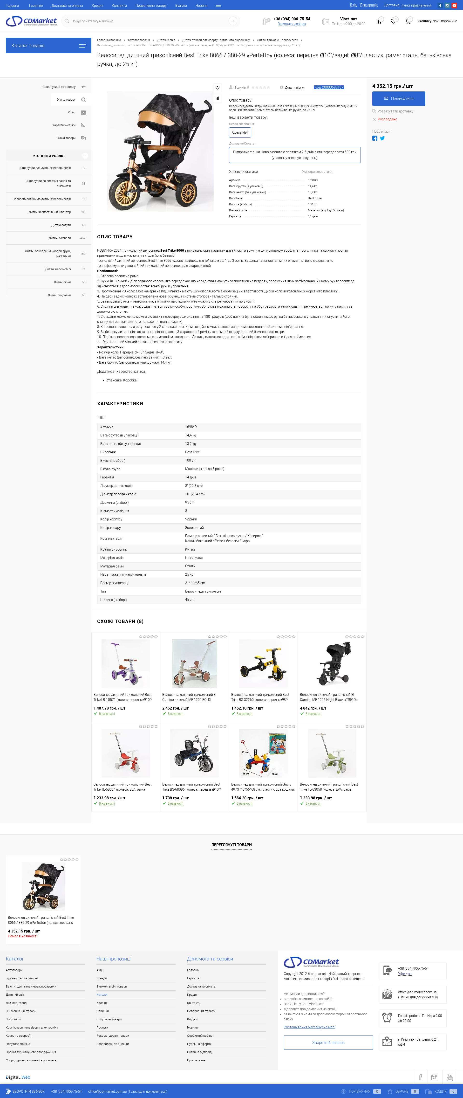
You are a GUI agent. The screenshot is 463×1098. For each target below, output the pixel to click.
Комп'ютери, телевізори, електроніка (32, 1027)
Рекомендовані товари (112, 1035)
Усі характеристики (317, 171)
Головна (12, 5)
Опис (71, 112)
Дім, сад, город (16, 1003)
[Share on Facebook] (374, 138)
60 (83, 295)
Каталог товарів (28, 45)
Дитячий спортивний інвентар (50, 212)
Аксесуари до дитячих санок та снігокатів (49, 183)
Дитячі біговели (60, 238)
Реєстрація (369, 5)
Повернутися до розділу (58, 87)
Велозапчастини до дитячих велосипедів (42, 199)
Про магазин (196, 1060)
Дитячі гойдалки (59, 295)
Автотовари (14, 970)
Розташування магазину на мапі (309, 1027)
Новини (202, 5)
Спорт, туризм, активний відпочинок (31, 1060)
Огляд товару (66, 99)
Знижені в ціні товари (21, 1011)
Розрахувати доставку (395, 111)
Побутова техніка (18, 1044)
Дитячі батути (61, 225)
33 (83, 183)
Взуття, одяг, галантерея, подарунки (31, 986)
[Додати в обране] (217, 87)
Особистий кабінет (200, 1035)
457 (82, 238)
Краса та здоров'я (18, 1035)
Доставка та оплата (67, 5)
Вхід (353, 5)
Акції (99, 970)
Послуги (102, 1027)
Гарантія (36, 5)
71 (83, 269)
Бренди (101, 978)
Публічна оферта (199, 1044)
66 (83, 225)
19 (83, 168)
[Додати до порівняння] (217, 98)
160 (82, 254)
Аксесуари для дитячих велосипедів (45, 168)
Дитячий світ (15, 994)
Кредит (97, 5)
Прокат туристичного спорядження (31, 1052)
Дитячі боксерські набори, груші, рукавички (48, 253)
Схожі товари (66, 138)
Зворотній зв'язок (328, 1042)
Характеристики (63, 125)
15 (83, 199)
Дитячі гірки (62, 282)
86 (83, 212)
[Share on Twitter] (382, 138)
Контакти (119, 5)
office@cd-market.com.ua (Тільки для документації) (127, 1091)
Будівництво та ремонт (22, 978)
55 (83, 282)
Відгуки (181, 5)
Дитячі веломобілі (58, 269)
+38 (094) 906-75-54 (292, 18)
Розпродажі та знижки (112, 1044)
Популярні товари (109, 1019)
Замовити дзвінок (292, 24)
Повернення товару (151, 5)
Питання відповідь (200, 1052)
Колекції (102, 1003)
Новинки (102, 1011)
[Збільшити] (160, 151)
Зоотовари (13, 1019)
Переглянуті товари (231, 844)
